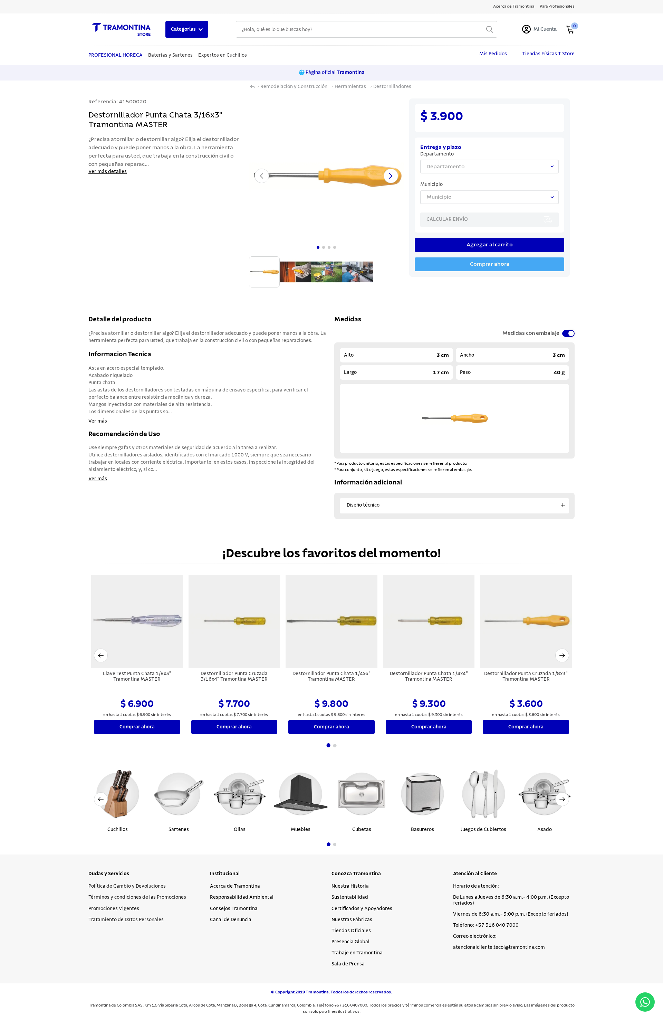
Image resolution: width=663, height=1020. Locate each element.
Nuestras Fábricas (352, 919)
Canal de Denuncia (230, 919)
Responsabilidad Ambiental (241, 897)
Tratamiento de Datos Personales (126, 919)
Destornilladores (392, 86)
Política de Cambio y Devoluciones (127, 886)
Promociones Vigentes (113, 908)
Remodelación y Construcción (293, 86)
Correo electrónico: (475, 936)
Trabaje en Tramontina (357, 953)
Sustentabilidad (350, 897)
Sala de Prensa (348, 964)
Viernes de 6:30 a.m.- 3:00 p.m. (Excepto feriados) (510, 914)
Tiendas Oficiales (351, 930)
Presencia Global (350, 941)
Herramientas (350, 86)
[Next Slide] (562, 799)
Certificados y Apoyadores (362, 908)
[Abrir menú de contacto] (645, 1002)
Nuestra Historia (350, 886)
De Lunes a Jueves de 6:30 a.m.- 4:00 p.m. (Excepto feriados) (511, 900)
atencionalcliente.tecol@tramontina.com (499, 947)
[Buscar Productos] (489, 29)
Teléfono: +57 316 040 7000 (486, 925)
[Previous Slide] (101, 799)
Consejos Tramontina (234, 908)
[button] (101, 655)
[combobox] (366, 29)
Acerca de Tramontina (235, 886)
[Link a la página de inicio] (252, 86)
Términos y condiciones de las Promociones (137, 897)
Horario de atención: (476, 886)
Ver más (97, 421)
